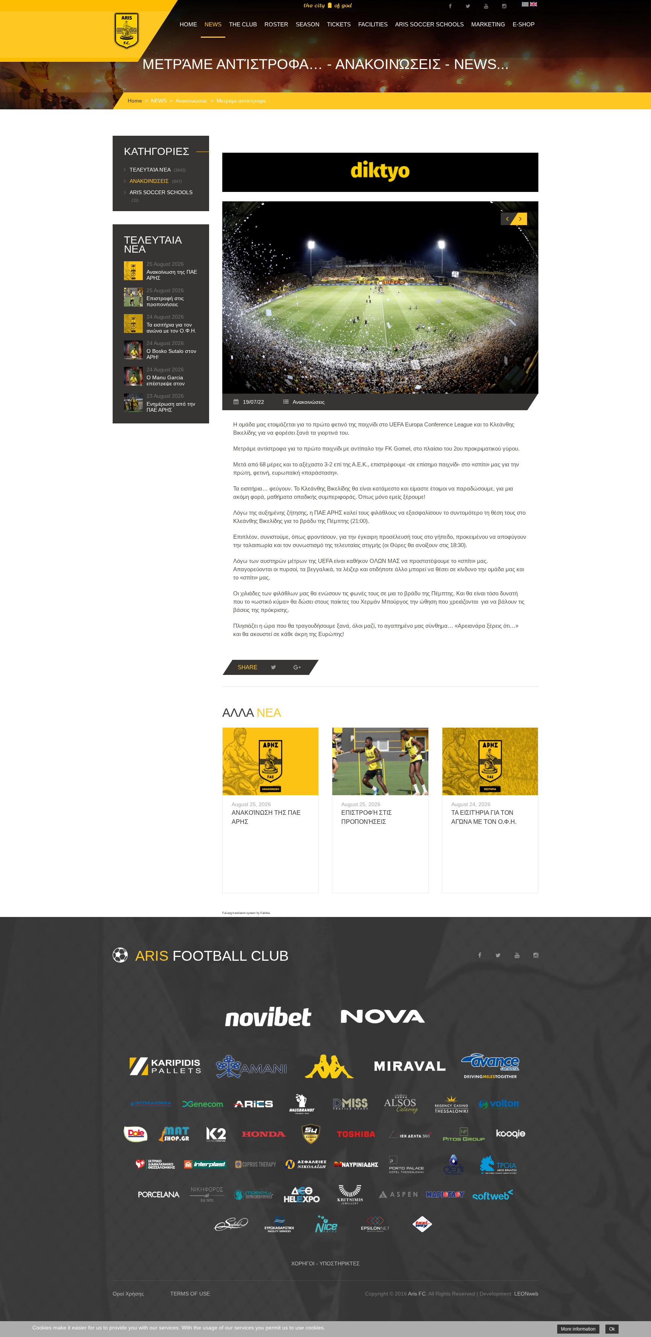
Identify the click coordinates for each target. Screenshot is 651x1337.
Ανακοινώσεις (192, 101)
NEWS (213, 24)
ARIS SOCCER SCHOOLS (429, 24)
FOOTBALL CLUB (212, 956)
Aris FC (417, 1294)
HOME (188, 24)
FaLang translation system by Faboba (246, 913)
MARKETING (488, 24)
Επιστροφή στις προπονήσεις (165, 301)
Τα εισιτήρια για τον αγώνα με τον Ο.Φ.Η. (171, 328)
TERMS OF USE (190, 1294)
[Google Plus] (296, 667)
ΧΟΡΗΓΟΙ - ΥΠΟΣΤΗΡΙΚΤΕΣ (325, 1263)
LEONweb (526, 1294)
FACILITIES (373, 24)
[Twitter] (273, 667)
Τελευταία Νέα (158, 170)
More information (578, 1329)
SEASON (307, 24)
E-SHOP (524, 24)
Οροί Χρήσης (128, 1294)
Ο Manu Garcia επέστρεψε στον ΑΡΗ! (166, 383)
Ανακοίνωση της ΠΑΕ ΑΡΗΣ (172, 275)
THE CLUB (243, 24)
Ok (612, 1329)
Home (135, 101)
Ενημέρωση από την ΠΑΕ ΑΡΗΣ (171, 407)
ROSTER (276, 24)
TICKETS (339, 24)
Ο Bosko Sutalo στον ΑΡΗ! (171, 354)
